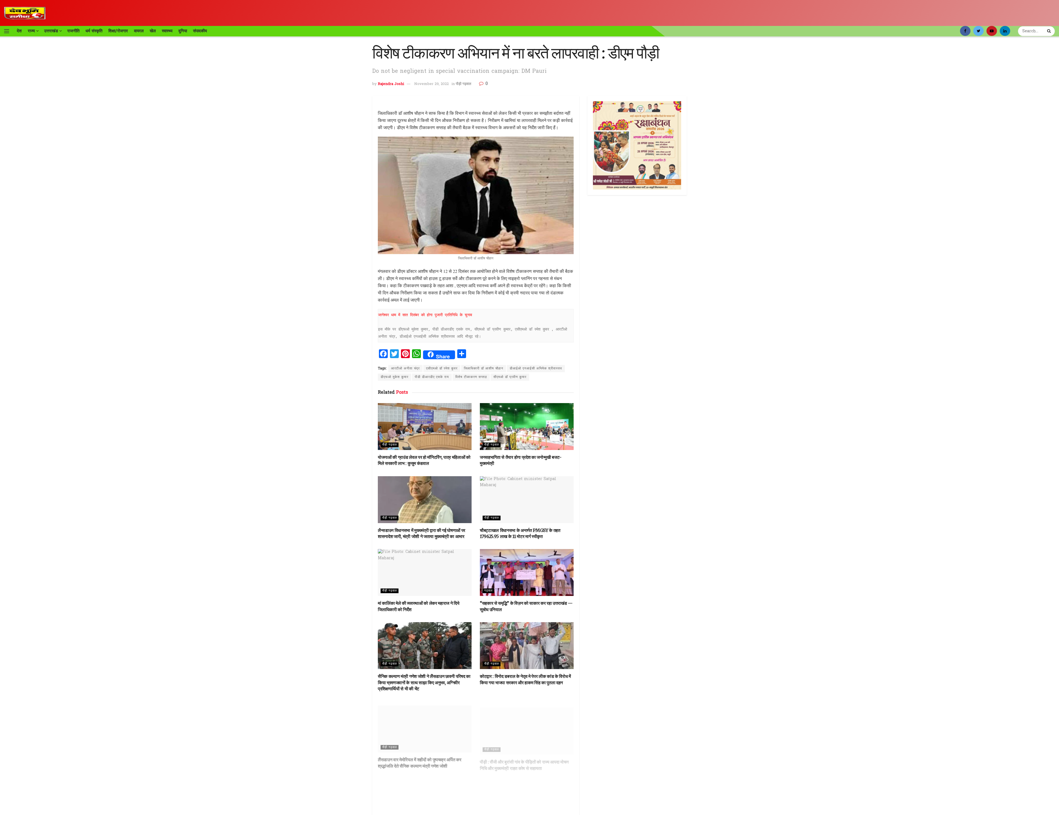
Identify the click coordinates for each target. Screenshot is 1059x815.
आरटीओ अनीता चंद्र (405, 368)
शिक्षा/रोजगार (118, 30)
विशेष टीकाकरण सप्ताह (471, 377)
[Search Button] (1049, 31)
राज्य (31, 30)
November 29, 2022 (431, 84)
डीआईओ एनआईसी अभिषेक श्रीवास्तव (536, 368)
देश (19, 30)
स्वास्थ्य (167, 30)
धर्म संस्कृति (93, 30)
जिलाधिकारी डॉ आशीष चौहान (483, 368)
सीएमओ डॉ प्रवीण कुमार (509, 377)
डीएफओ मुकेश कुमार (394, 377)
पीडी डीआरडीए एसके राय (432, 377)
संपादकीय (200, 30)
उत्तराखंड (51, 30)
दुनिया (182, 30)
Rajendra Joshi (391, 84)
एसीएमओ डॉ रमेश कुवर (442, 368)
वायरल (139, 30)
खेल (153, 30)
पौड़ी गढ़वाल (463, 84)
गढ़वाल (488, 590)
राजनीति (73, 30)
